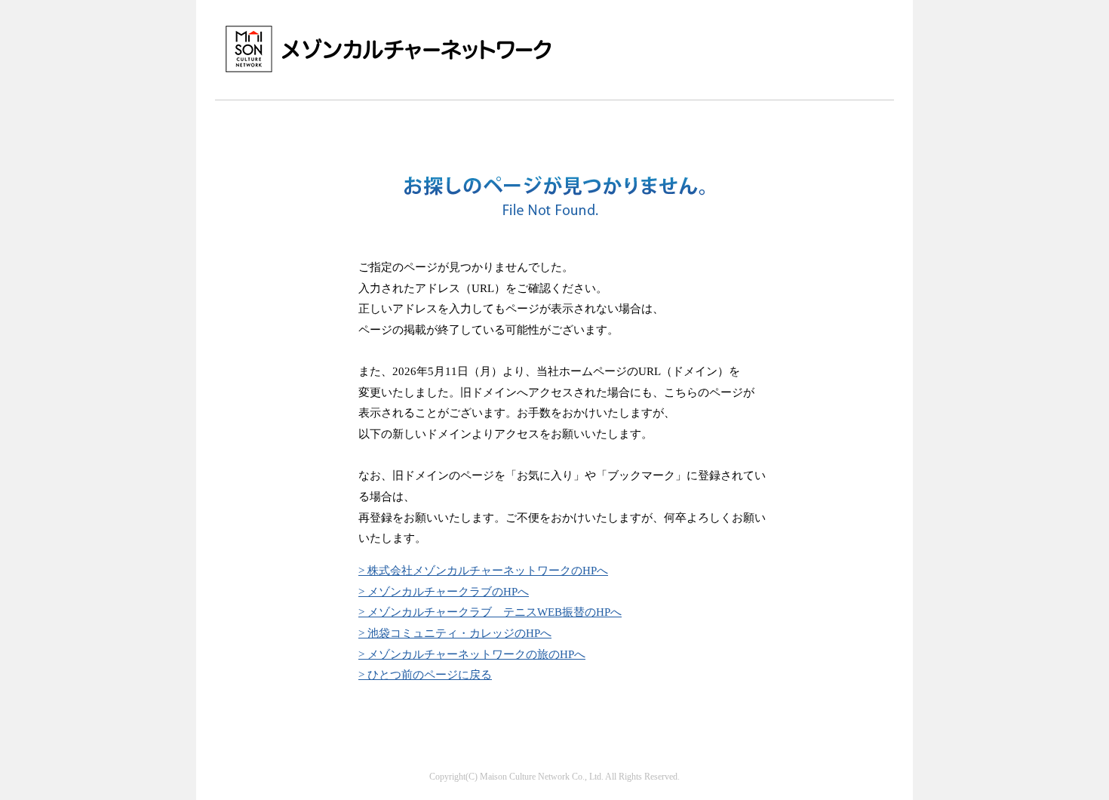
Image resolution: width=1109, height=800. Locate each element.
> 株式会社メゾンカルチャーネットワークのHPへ (483, 570)
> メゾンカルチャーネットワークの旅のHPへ (471, 654)
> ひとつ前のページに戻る (425, 674)
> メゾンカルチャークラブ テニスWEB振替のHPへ (490, 611)
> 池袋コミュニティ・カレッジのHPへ (454, 632)
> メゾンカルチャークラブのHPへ (443, 591)
